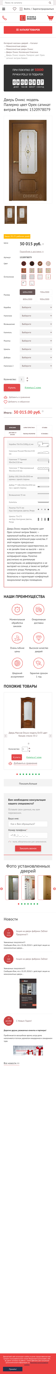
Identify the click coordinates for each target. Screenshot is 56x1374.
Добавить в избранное (19, 401)
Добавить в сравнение (19, 397)
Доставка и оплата (12, 433)
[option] (28, 159)
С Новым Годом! (24, 1021)
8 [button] (39, 774)
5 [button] (29, 774)
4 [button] (26, 774)
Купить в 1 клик (33, 387)
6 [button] (32, 774)
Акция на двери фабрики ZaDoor (32, 959)
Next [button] (50, 736)
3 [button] (23, 774)
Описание (12, 427)
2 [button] (20, 774)
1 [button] (17, 774)
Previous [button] (5, 736)
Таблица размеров (29, 433)
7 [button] (36, 774)
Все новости (10, 1063)
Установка (44, 433)
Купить (12, 387)
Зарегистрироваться (43, 9)
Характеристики (29, 427)
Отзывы (44, 427)
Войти (27, 9)
